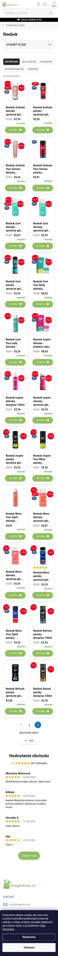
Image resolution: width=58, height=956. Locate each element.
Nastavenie (29, 937)
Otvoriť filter (16, 44)
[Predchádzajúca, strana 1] (29, 725)
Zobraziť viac (29, 855)
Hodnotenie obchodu (29, 755)
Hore (31, 740)
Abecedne (33, 69)
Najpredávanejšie (14, 69)
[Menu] (54, 4)
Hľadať (51, 13)
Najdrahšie (46, 62)
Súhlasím (29, 947)
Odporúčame (11, 62)
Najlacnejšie (29, 62)
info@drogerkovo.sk (20, 904)
